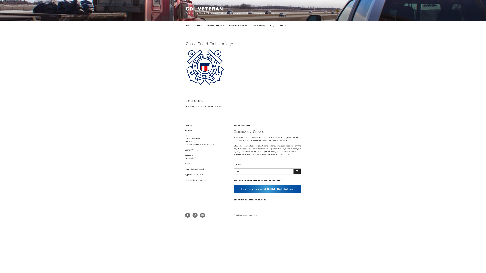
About (197, 25)
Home (188, 25)
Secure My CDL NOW (238, 25)
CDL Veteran (204, 9)
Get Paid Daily (259, 25)
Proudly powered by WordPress (246, 215)
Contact (282, 25)
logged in (202, 106)
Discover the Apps (214, 25)
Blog (272, 25)
